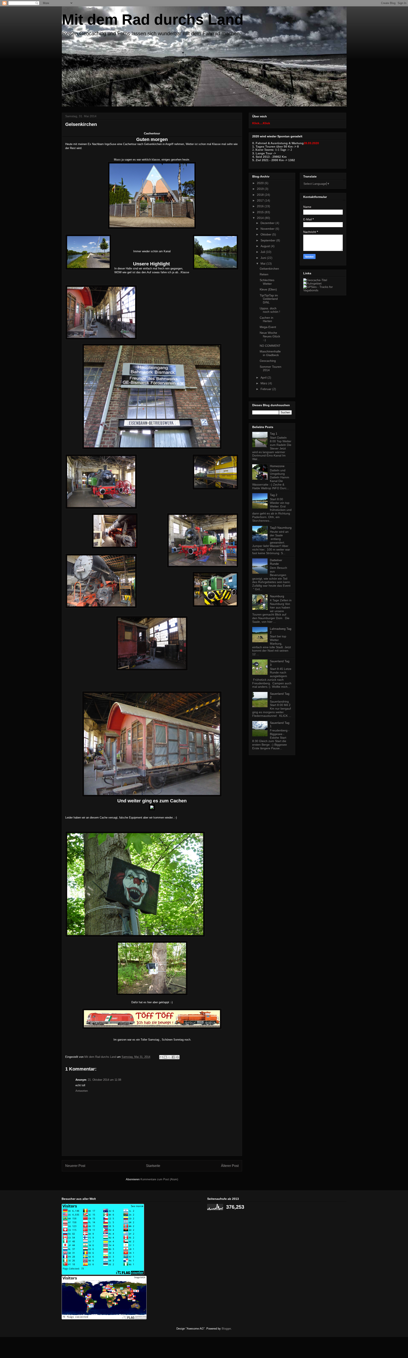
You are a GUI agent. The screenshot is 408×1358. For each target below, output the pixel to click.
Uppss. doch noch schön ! (270, 310)
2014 (261, 218)
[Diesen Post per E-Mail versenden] (161, 1057)
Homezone (277, 466)
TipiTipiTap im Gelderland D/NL (269, 299)
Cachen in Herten (266, 319)
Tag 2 (273, 495)
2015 (261, 212)
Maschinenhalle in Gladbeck (270, 353)
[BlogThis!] (165, 1057)
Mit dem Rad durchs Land (153, 19)
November (268, 228)
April (264, 377)
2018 (261, 194)
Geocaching (268, 360)
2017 (261, 200)
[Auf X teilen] (169, 1057)
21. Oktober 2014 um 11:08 (104, 1079)
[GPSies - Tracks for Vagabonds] (323, 290)
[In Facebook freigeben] (173, 1057)
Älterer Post (230, 1166)
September (268, 240)
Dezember (268, 223)
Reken (264, 274)
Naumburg (277, 596)
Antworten (81, 1090)
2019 (261, 188)
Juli (263, 252)
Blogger (226, 1328)
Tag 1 (273, 433)
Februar (266, 389)
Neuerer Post (75, 1166)
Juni (264, 257)
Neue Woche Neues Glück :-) (270, 336)
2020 (261, 183)
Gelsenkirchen (269, 268)
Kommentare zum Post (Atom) (159, 1179)
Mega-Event (268, 327)
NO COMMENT (270, 345)
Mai (263, 263)
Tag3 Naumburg (281, 527)
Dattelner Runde (276, 561)
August (266, 246)
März (264, 383)
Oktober (266, 234)
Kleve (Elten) (268, 289)
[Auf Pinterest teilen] (177, 1057)
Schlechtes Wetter (267, 281)
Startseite (153, 1166)
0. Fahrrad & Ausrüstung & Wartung (278, 143)
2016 (261, 206)
